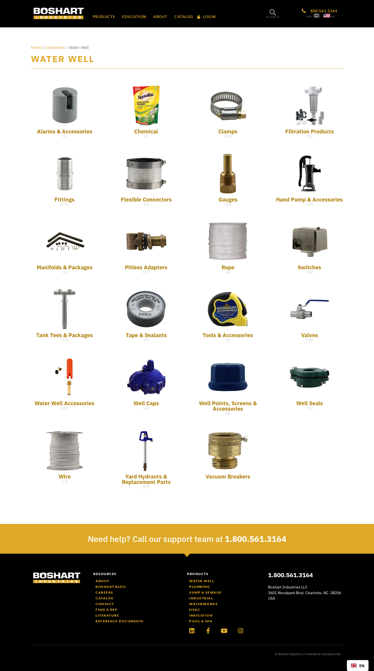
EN (361, 665)
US (333, 16)
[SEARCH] (272, 12)
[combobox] (358, 665)
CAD (309, 16)
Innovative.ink (330, 654)
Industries (55, 47)
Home (36, 47)
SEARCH (273, 17)
